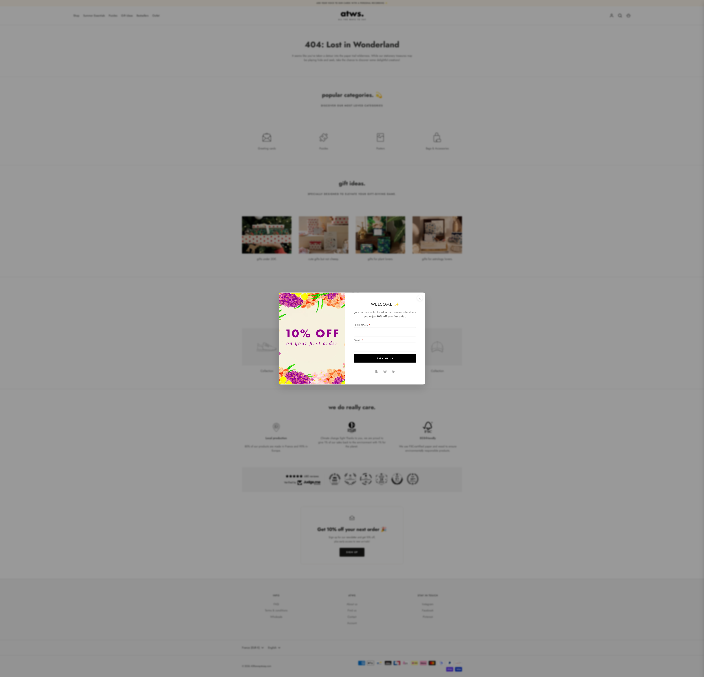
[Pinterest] (393, 371)
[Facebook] (377, 371)
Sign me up (385, 358)
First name (362, 325)
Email (358, 340)
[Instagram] (385, 371)
